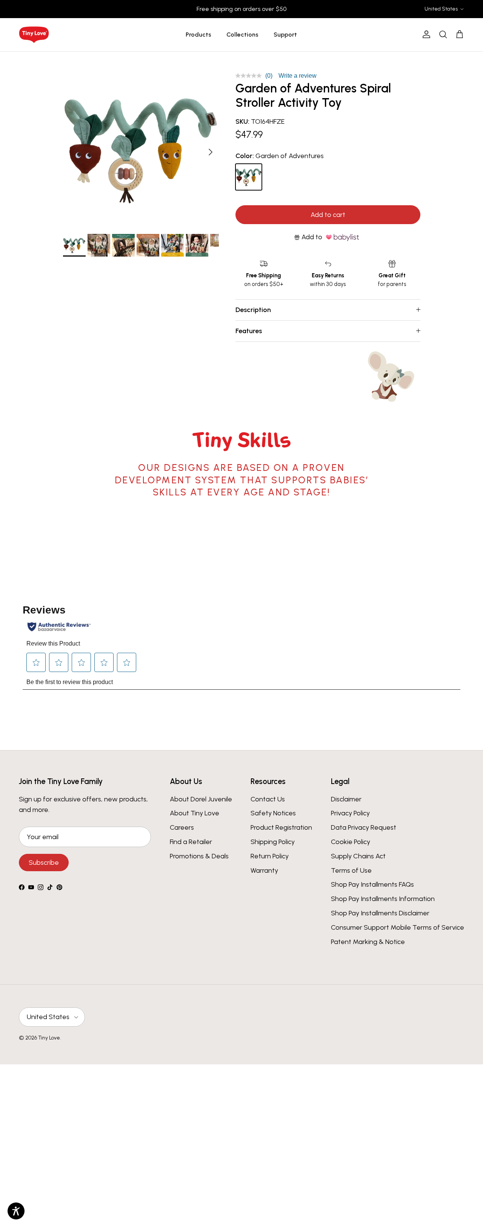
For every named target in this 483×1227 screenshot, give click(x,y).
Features (248, 331)
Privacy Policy (350, 813)
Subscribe (44, 862)
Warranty (264, 870)
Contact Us (268, 799)
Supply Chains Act (358, 856)
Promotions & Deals (199, 856)
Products (198, 34)
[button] (74, 245)
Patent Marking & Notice (368, 942)
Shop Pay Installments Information (383, 899)
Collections (242, 34)
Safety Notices (273, 813)
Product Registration (281, 827)
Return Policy (270, 856)
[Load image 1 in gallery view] (141, 148)
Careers (182, 827)
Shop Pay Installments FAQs (372, 884)
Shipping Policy (273, 842)
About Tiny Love (194, 813)
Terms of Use (351, 870)
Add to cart (328, 215)
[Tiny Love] (34, 35)
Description (253, 310)
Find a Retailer (191, 842)
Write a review (297, 75)
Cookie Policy (350, 842)
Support (285, 34)
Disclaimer (346, 799)
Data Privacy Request (363, 827)
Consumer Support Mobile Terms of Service (397, 927)
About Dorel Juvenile (201, 799)
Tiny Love (49, 1038)
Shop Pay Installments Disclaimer (380, 913)
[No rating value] (250, 75)
